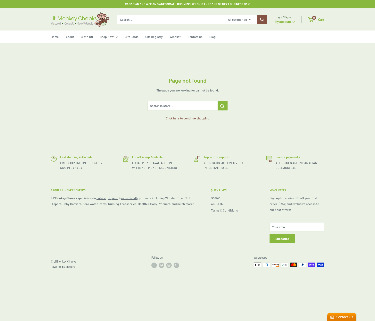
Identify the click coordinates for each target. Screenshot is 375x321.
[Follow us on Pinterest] (176, 265)
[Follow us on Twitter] (161, 265)
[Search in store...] (223, 105)
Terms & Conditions (224, 210)
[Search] (262, 19)
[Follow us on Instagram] (169, 265)
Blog (212, 37)
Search (216, 198)
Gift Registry (154, 37)
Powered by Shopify (63, 266)
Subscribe (282, 238)
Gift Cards (131, 37)
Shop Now (107, 37)
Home (55, 37)
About (70, 37)
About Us (217, 204)
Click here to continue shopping (187, 118)
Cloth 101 (87, 37)
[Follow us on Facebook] (154, 265)
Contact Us (195, 37)
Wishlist (175, 37)
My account (283, 21)
